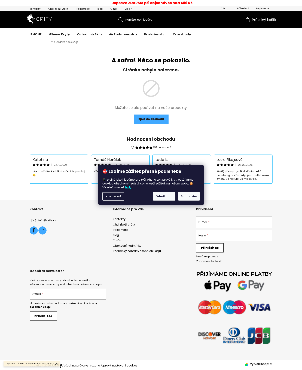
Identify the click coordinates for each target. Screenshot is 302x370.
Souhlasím (189, 196)
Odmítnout (164, 196)
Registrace (262, 8)
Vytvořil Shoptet (261, 364)
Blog (100, 9)
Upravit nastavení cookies (119, 365)
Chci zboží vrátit (58, 9)
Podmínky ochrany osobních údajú (137, 251)
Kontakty (35, 9)
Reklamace (83, 9)
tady (128, 187)
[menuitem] (35, 34)
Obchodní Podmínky (127, 246)
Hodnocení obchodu (151, 139)
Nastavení (113, 196)
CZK (223, 8)
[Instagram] (42, 230)
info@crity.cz (47, 220)
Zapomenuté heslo (209, 261)
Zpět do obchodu (151, 119)
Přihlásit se (210, 248)
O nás (114, 9)
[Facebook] (34, 230)
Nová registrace (207, 256)
